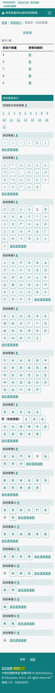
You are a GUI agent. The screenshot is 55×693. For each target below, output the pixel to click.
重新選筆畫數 (10, 149)
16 (46, 120)
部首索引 (16, 22)
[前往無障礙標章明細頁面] (19, 668)
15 (39, 120)
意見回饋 (7, 668)
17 (4, 127)
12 (18, 120)
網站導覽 (34, 2)
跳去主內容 (23, 2)
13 (25, 120)
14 (32, 120)
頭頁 (32, 659)
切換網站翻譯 (9, 5)
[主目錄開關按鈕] (49, 13)
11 (11, 120)
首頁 (4, 22)
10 (4, 120)
